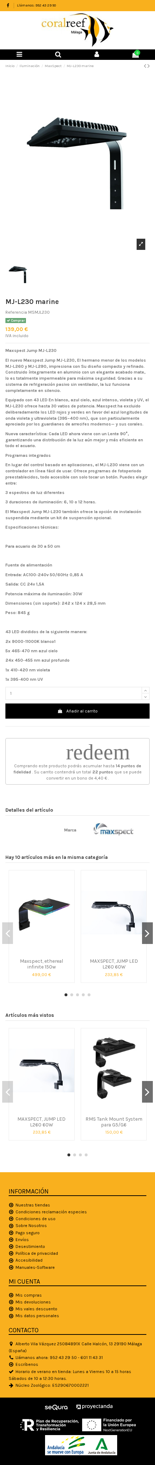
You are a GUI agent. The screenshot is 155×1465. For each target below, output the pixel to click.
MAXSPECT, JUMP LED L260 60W (114, 964)
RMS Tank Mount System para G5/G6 (113, 1122)
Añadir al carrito (82, 711)
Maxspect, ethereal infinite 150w (41, 964)
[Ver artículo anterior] (145, 66)
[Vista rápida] (41, 952)
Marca (70, 830)
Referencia (16, 312)
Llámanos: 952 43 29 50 (36, 5)
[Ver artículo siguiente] (148, 66)
